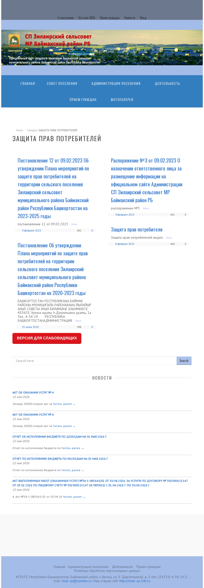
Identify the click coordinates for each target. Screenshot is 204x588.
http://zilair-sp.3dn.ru (134, 581)
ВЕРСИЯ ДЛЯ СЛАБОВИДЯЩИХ (47, 338)
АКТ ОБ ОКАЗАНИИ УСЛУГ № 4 (33, 392)
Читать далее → (64, 404)
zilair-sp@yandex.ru (76, 581)
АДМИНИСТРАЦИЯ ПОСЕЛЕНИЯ (116, 83)
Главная (27, 83)
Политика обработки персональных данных (107, 570)
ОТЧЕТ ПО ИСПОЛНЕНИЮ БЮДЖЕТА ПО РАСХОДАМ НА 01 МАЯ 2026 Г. (60, 458)
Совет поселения (62, 83)
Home (19, 130)
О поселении (65, 17)
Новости (129, 17)
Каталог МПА (87, 17)
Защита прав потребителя (136, 229)
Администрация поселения (88, 566)
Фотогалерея (122, 99)
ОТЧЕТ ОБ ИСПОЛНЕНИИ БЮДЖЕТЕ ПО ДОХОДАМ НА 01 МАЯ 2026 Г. (59, 436)
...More (73, 224)
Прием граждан (109, 17)
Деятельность (167, 83)
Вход (143, 17)
